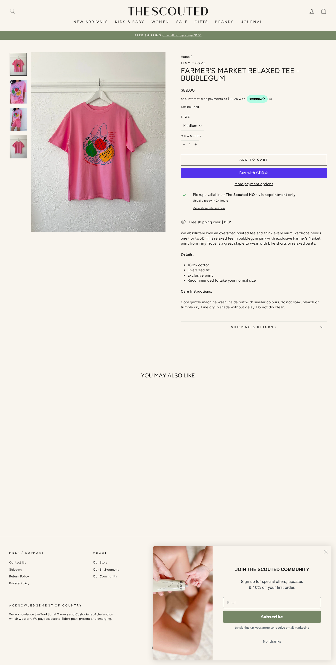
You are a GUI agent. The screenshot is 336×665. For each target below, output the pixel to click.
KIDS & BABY (129, 22)
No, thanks (272, 641)
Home (185, 57)
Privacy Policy (19, 583)
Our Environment (106, 569)
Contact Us (17, 562)
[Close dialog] (326, 552)
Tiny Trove (193, 63)
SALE (182, 22)
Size (185, 116)
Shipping (15, 569)
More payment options (254, 184)
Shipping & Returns (254, 327)
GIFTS (201, 22)
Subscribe (272, 616)
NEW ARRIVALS (90, 22)
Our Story (100, 562)
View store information (209, 208)
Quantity (191, 136)
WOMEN (160, 22)
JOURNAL (252, 22)
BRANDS (224, 22)
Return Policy (19, 576)
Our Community (105, 576)
